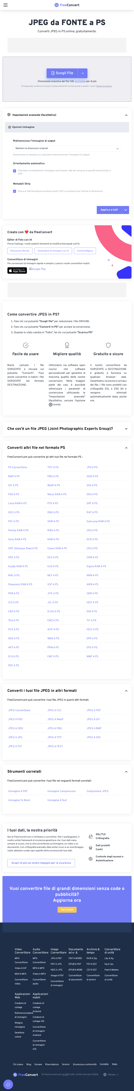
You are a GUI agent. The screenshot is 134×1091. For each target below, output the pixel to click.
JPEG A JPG (15, 737)
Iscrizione (80, 81)
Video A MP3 (39, 974)
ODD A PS (92, 476)
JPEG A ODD (15, 728)
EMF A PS (53, 656)
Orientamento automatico (29, 163)
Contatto (104, 1064)
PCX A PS (13, 629)
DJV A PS (13, 656)
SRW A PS (53, 521)
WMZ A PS (53, 638)
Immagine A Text (57, 800)
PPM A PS (53, 647)
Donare (38, 1064)
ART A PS (13, 647)
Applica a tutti (109, 210)
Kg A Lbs (109, 964)
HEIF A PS (92, 602)
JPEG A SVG (94, 737)
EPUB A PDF (75, 964)
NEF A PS (52, 575)
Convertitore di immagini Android (39, 1031)
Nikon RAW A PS (57, 494)
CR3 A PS (92, 548)
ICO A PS (13, 602)
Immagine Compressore (61, 791)
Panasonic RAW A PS (20, 584)
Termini (66, 1064)
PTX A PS (52, 503)
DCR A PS (92, 539)
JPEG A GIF (93, 719)
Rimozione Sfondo (19, 251)
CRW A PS (92, 557)
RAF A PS (92, 512)
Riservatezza (52, 1064)
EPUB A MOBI (75, 970)
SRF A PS (92, 503)
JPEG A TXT (15, 746)
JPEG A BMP (94, 728)
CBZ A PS (13, 611)
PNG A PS (53, 476)
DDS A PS (13, 638)
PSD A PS (13, 494)
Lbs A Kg (109, 958)
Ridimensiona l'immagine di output (34, 141)
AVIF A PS (53, 629)
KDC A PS (13, 512)
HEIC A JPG (56, 970)
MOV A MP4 (20, 974)
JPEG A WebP (55, 719)
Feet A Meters (112, 970)
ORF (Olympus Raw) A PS (23, 548)
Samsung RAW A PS (98, 521)
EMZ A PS (53, 620)
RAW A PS (53, 539)
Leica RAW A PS (17, 503)
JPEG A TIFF (54, 737)
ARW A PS (92, 584)
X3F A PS (52, 584)
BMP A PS (14, 476)
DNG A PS (53, 512)
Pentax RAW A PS (18, 530)
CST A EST (92, 970)
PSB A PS (13, 593)
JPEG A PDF (94, 710)
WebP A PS (53, 485)
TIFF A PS (53, 467)
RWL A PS (14, 575)
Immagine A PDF (18, 791)
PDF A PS (13, 665)
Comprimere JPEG (98, 791)
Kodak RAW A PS (18, 566)
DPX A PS (92, 638)
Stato (114, 1064)
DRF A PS (13, 557)
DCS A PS (53, 557)
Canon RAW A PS (57, 548)
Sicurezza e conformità (84, 1064)
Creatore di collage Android (38, 1007)
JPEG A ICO (54, 710)
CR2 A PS (92, 530)
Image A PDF (57, 975)
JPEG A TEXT (55, 746)
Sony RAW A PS (17, 539)
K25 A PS (53, 566)
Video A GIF (21, 968)
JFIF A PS (53, 593)
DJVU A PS (53, 611)
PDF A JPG (56, 964)
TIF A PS (91, 620)
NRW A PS (92, 575)
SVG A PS (92, 485)
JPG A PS (92, 467)
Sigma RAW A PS (96, 566)
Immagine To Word (19, 800)
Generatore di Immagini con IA (53, 251)
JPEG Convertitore (19, 710)
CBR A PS (92, 593)
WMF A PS (92, 656)
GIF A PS (13, 485)
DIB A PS (92, 611)
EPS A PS (92, 647)
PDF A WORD (75, 958)
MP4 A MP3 (38, 968)
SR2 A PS (92, 494)
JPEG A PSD (15, 719)
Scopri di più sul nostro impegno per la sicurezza (41, 863)
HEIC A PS (93, 629)
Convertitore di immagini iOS (39, 1045)
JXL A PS (52, 602)
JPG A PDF (56, 958)
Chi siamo (18, 1064)
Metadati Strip (21, 184)
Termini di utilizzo (104, 86)
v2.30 (65, 1074)
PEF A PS (13, 521)
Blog (28, 1064)
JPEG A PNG (54, 728)
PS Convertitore (17, 467)
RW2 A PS (53, 530)
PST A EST (92, 964)
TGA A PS (13, 620)
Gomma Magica (85, 251)
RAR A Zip (92, 958)
